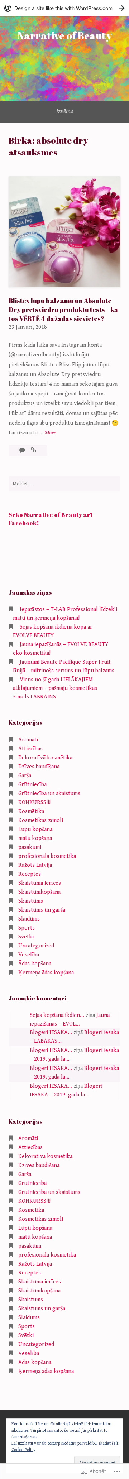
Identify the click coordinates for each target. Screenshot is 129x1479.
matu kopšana (35, 838)
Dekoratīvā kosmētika (45, 757)
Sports (26, 928)
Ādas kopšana (34, 963)
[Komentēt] (23, 450)
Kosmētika (31, 811)
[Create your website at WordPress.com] (64, 8)
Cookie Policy (23, 1449)
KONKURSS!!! (34, 802)
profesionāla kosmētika (47, 856)
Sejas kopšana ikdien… (57, 1015)
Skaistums (30, 901)
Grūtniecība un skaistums (49, 793)
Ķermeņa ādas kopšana (46, 972)
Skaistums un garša (41, 910)
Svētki (26, 936)
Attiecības (30, 748)
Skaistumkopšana (39, 892)
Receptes (29, 874)
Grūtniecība (32, 784)
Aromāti (28, 739)
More (50, 433)
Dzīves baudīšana (38, 766)
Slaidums (29, 919)
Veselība (28, 954)
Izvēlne (64, 111)
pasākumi (29, 847)
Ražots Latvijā (35, 865)
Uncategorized (36, 945)
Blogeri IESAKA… (51, 1032)
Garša (24, 775)
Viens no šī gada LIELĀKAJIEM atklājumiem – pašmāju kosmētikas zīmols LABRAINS (55, 688)
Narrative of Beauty (65, 35)
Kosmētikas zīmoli (40, 820)
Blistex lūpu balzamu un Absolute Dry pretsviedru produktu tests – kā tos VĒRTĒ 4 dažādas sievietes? (63, 309)
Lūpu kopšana (35, 829)
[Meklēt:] (64, 483)
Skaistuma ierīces (39, 883)
